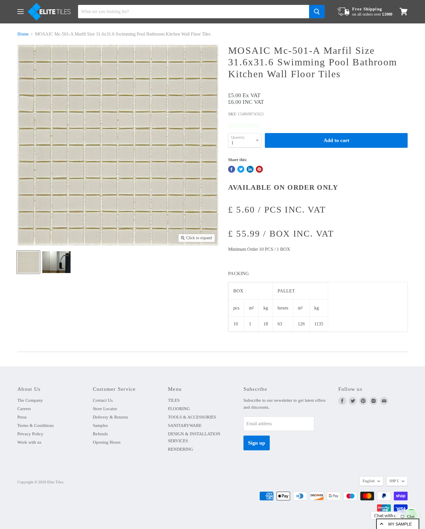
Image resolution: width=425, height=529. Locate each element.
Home (23, 34)
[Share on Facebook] (231, 169)
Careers (24, 408)
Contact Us (103, 400)
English (369, 481)
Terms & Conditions (35, 425)
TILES (174, 400)
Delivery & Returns (110, 417)
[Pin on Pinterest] (259, 169)
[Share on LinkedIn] (250, 169)
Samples (100, 425)
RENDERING (180, 449)
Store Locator (105, 408)
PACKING (238, 273)
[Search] (317, 11)
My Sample (400, 524)
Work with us (29, 442)
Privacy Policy (30, 434)
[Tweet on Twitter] (240, 169)
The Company (30, 400)
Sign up (256, 443)
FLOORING (179, 408)
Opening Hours (107, 442)
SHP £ (394, 481)
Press (22, 417)
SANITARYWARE (185, 425)
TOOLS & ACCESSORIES (192, 417)
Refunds (100, 434)
